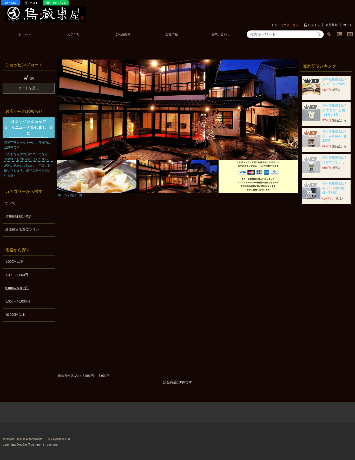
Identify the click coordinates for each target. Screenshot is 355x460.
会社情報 (171, 34)
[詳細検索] (329, 34)
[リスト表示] (339, 34)
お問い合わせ (220, 34)
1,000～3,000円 (16, 275)
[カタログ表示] (350, 34)
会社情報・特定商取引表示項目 (23, 439)
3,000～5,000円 (17, 288)
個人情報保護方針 (59, 439)
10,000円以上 (15, 315)
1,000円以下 (14, 262)
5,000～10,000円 (17, 301)
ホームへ (24, 34)
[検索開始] (318, 34)
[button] (63, 126)
